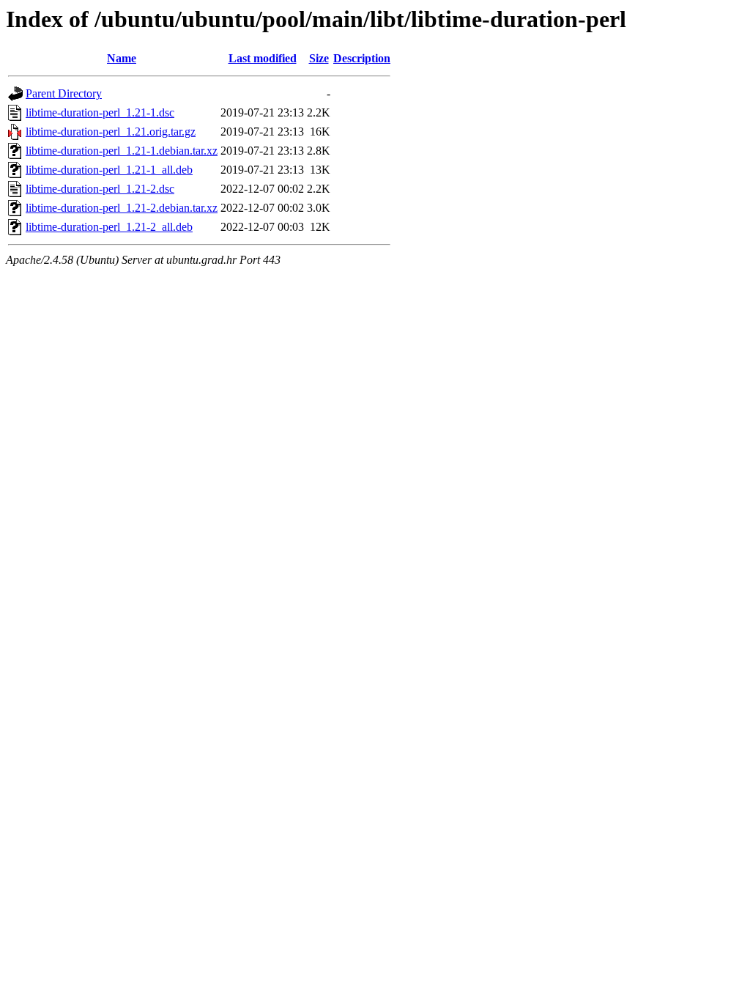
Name (121, 58)
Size (319, 58)
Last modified (263, 58)
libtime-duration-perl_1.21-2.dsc (100, 188)
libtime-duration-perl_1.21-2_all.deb (109, 227)
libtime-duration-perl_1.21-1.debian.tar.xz (122, 150)
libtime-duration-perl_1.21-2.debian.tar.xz (122, 208)
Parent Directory (64, 93)
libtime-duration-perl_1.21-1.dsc (100, 112)
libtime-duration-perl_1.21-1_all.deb (109, 169)
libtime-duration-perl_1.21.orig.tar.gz (111, 131)
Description (361, 58)
